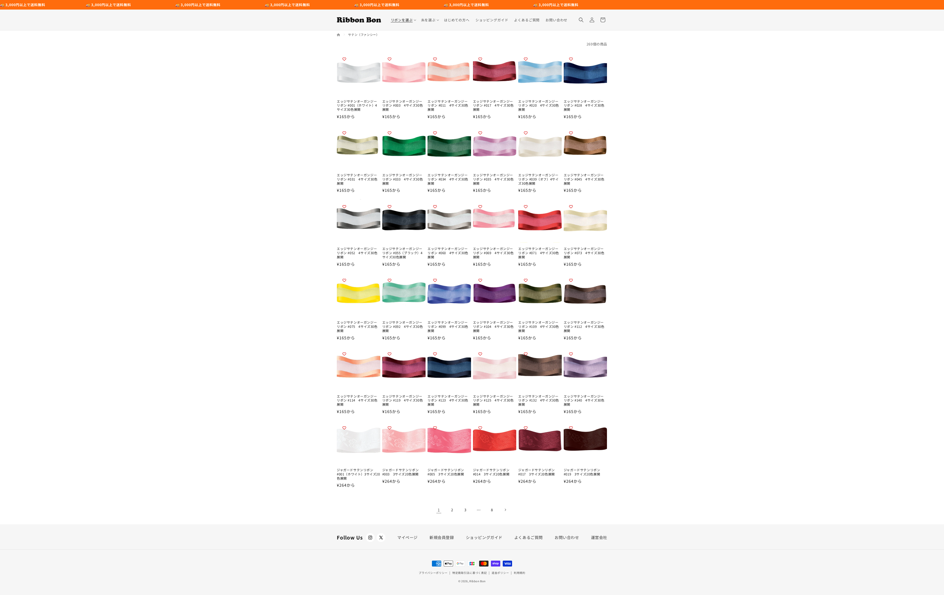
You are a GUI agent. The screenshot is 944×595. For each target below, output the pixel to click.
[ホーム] (339, 34)
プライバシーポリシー (433, 573)
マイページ (407, 537)
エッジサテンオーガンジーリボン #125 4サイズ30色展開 (493, 400)
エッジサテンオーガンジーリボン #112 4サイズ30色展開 (584, 326)
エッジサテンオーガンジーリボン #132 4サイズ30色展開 (538, 400)
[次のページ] (505, 509)
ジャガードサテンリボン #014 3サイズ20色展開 (491, 472)
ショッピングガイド (484, 537)
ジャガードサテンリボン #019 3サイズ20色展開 (582, 472)
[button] (403, 20)
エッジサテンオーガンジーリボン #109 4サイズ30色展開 (538, 326)
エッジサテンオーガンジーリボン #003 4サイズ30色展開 (402, 105)
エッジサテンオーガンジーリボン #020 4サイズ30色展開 (538, 105)
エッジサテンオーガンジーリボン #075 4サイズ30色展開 (357, 326)
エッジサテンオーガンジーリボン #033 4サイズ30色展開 (402, 179)
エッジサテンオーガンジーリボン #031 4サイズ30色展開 (357, 179)
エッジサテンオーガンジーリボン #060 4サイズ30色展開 (448, 253)
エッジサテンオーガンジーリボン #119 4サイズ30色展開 (402, 400)
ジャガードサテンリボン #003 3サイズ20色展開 (400, 472)
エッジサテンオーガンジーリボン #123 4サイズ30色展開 (448, 400)
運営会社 (599, 537)
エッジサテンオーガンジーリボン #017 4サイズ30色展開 (493, 105)
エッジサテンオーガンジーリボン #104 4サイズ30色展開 (493, 326)
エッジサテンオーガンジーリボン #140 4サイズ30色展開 (584, 400)
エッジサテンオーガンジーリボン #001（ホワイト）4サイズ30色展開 (357, 105)
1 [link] (439, 510)
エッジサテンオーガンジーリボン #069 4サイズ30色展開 (493, 253)
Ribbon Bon (477, 581)
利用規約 (519, 573)
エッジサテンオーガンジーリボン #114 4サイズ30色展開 (357, 400)
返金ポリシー (500, 573)
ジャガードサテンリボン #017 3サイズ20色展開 (536, 472)
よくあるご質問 (528, 537)
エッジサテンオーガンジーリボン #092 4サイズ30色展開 (402, 326)
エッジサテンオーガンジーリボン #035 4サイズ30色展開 (493, 179)
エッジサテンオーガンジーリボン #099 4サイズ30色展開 (448, 326)
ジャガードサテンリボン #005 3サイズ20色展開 (446, 472)
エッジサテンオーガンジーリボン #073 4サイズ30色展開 (584, 253)
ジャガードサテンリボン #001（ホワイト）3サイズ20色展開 (358, 474)
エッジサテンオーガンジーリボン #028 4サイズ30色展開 (584, 105)
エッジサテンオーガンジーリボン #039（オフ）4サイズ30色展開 (538, 179)
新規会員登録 (441, 537)
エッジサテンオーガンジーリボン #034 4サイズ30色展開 (448, 179)
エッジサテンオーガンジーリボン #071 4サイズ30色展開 (538, 253)
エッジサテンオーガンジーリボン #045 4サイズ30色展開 (584, 179)
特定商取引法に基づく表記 (469, 573)
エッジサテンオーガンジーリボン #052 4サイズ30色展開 (357, 253)
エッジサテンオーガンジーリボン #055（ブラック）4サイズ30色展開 (402, 253)
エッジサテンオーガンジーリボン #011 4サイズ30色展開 (448, 105)
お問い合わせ (567, 537)
